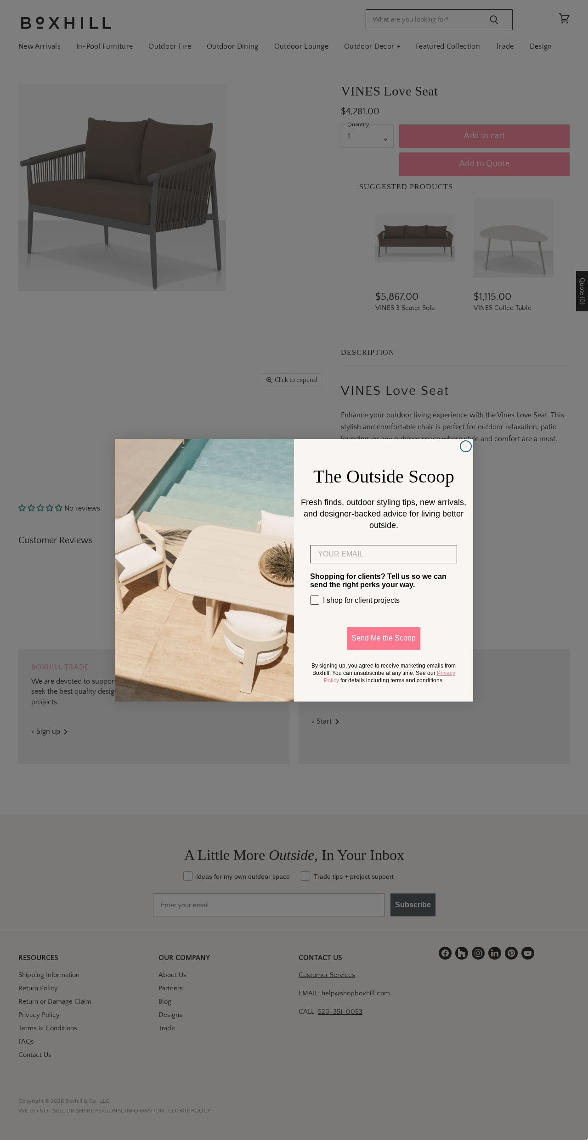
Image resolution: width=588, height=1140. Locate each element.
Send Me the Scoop (383, 638)
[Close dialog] (465, 446)
